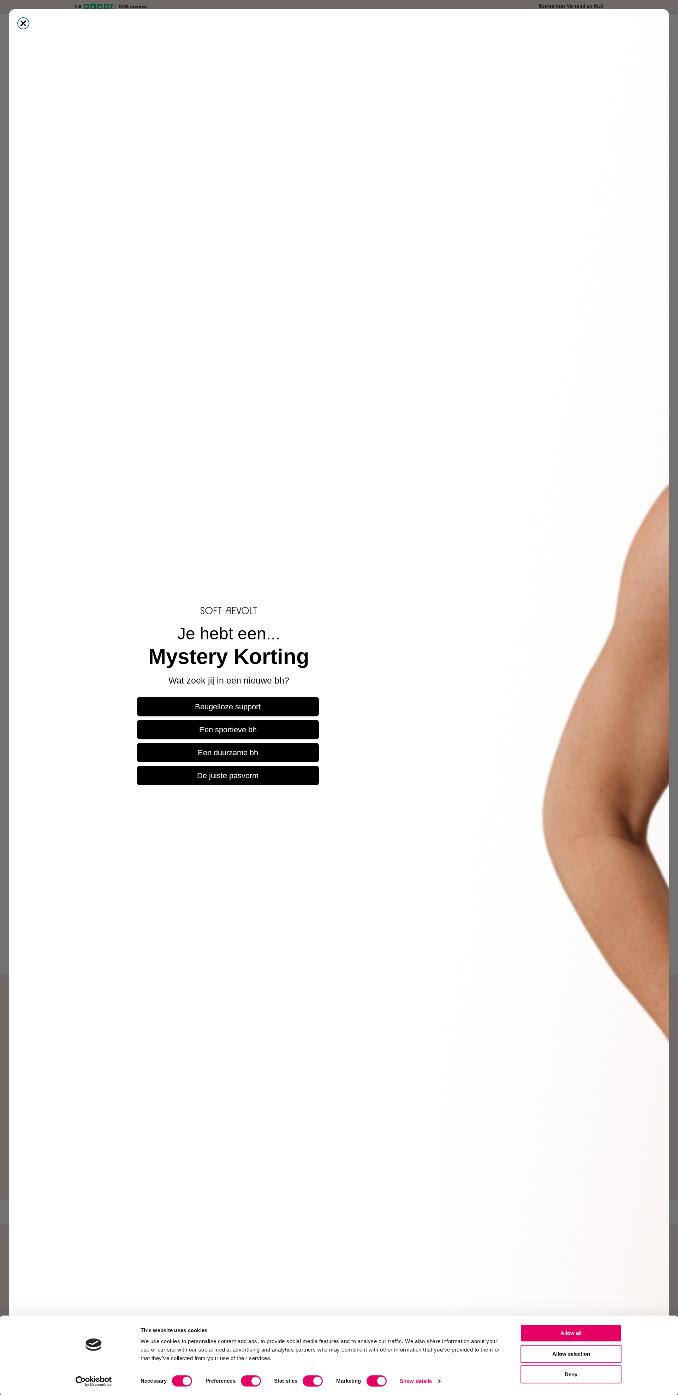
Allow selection (571, 1354)
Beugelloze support (228, 706)
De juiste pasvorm (227, 775)
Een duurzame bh (228, 752)
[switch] (251, 1381)
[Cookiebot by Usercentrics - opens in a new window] (94, 1381)
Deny (571, 1374)
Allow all (571, 1333)
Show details (416, 1381)
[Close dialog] (23, 23)
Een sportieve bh (228, 729)
